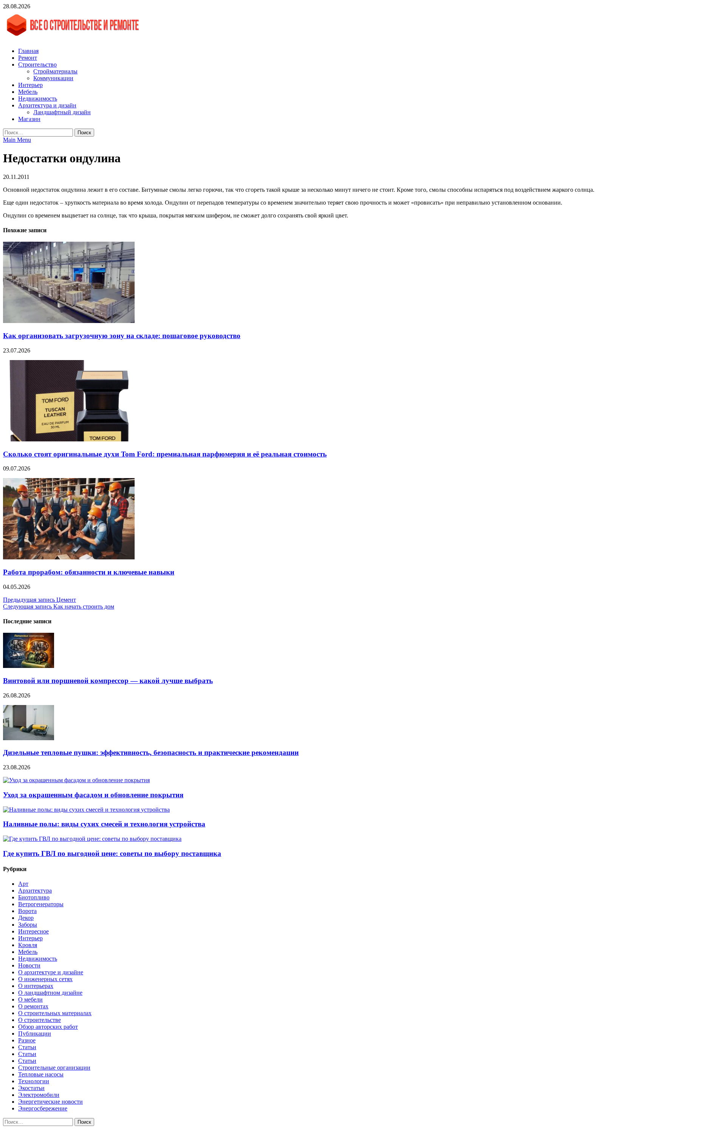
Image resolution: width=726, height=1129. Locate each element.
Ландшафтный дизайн (62, 112)
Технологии (33, 1081)
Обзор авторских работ (48, 1026)
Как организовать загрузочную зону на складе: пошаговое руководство (121, 336)
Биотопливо (34, 897)
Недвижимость (37, 98)
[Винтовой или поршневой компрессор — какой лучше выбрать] (28, 666)
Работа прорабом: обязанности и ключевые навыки (88, 572)
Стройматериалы (55, 71)
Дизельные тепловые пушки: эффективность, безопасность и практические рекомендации (151, 752)
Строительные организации (54, 1067)
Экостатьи (31, 1088)
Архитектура (35, 890)
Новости (29, 965)
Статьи (27, 1047)
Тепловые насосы (41, 1074)
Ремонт (27, 57)
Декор (26, 918)
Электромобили (38, 1095)
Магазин (29, 119)
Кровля (27, 945)
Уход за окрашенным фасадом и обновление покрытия (93, 795)
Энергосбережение (42, 1108)
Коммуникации (53, 78)
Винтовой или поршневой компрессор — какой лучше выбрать (108, 681)
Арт (23, 884)
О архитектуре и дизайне (50, 972)
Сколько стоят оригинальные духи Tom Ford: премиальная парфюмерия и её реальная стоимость (165, 454)
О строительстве (39, 1020)
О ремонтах (33, 1006)
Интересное (33, 931)
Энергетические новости (50, 1101)
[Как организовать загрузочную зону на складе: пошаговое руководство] (69, 321)
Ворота (27, 911)
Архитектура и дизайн (47, 105)
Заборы (27, 924)
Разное (27, 1040)
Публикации (34, 1033)
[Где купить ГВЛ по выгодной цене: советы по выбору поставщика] (92, 838)
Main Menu (17, 140)
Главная (28, 51)
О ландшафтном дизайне (50, 992)
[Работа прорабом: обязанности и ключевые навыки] (69, 557)
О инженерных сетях (45, 979)
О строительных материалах (55, 1013)
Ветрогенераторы (41, 904)
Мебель (27, 92)
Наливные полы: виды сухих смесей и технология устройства (104, 824)
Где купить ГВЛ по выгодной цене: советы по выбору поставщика (112, 853)
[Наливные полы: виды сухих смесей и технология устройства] (86, 809)
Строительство (37, 64)
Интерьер (30, 85)
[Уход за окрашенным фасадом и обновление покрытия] (76, 780)
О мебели (30, 999)
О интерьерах (35, 986)
